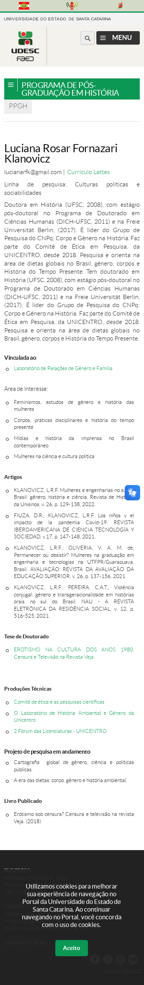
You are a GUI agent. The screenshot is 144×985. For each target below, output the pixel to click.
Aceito (71, 948)
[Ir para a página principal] (25, 59)
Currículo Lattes (88, 172)
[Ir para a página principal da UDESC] (57, 18)
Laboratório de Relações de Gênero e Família (63, 368)
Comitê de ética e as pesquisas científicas (59, 702)
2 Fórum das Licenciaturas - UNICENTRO (60, 731)
